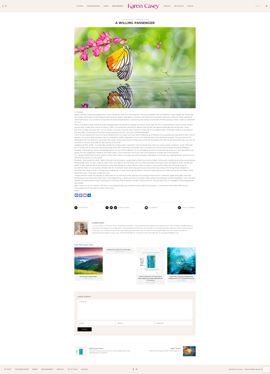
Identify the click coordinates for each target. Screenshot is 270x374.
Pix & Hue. (262, 369)
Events (106, 6)
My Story (80, 6)
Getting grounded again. (89, 276)
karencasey (98, 223)
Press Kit (167, 6)
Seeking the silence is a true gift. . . (119, 249)
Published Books (93, 6)
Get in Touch (179, 6)
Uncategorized (127, 19)
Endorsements (117, 6)
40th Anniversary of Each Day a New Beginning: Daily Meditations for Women (150, 278)
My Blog (190, 6)
